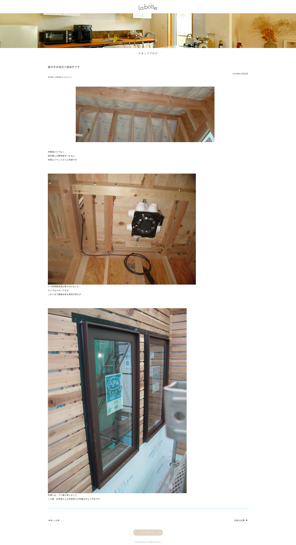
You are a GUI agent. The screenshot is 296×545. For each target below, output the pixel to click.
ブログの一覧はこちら (147, 532)
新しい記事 (55, 520)
